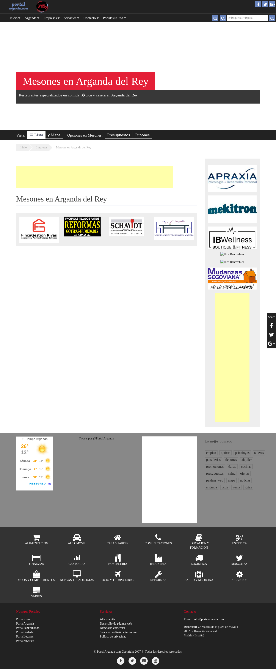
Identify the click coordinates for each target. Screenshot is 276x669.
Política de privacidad (113, 636)
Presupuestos (118, 134)
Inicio (14, 18)
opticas (225, 453)
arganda (211, 487)
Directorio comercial (112, 628)
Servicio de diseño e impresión (118, 632)
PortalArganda (25, 623)
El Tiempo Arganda (35, 439)
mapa (231, 480)
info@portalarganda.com (208, 619)
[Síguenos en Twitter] (132, 661)
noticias (245, 480)
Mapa (55, 134)
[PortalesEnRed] (46, 7)
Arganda (31, 18)
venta (236, 487)
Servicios (70, 18)
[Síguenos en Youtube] (155, 661)
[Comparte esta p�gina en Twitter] (271, 334)
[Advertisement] (94, 177)
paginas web (214, 480)
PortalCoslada (24, 632)
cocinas (246, 466)
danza (232, 466)
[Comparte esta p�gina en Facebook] (271, 325)
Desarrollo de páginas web (116, 623)
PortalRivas (23, 619)
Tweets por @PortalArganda (96, 438)
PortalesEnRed (25, 640)
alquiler (247, 459)
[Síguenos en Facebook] (120, 661)
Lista (38, 134)
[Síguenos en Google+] (144, 661)
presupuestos (215, 473)
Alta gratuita (107, 619)
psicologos (242, 453)
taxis (225, 487)
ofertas (244, 473)
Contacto (90, 18)
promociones (215, 466)
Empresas (51, 18)
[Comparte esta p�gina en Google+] (271, 343)
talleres (259, 453)
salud (231, 473)
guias (248, 487)
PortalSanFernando (27, 628)
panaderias (213, 459)
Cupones (142, 134)
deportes (231, 459)
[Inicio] (19, 6)
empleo (211, 453)
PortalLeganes (24, 636)
